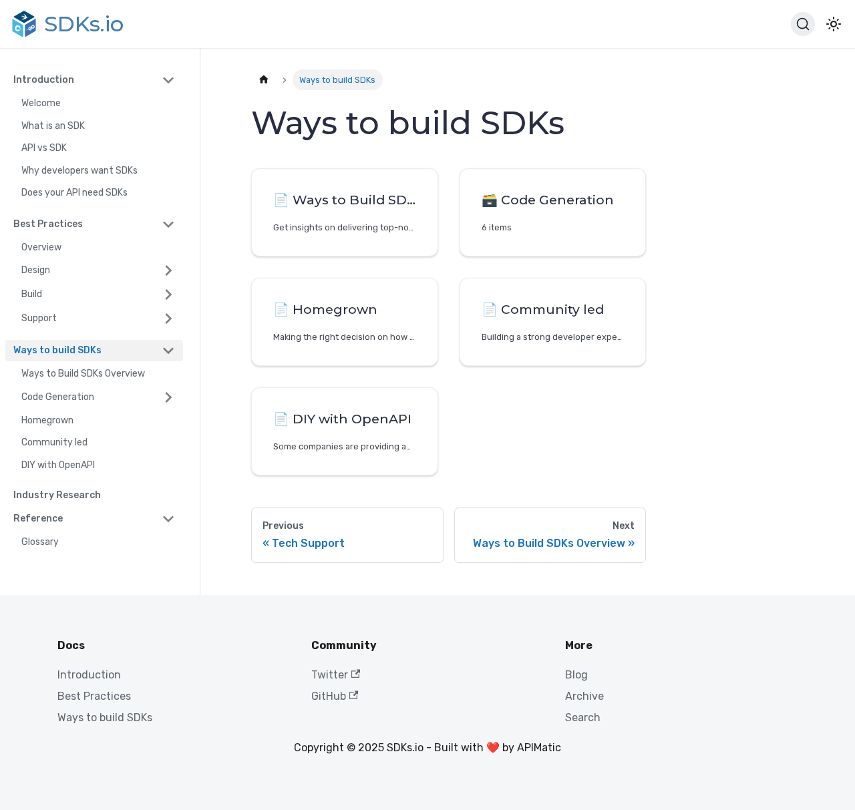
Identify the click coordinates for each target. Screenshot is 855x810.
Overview (41, 247)
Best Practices (48, 224)
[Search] (803, 24)
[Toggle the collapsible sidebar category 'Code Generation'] (168, 397)
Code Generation (57, 397)
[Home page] (264, 79)
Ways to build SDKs (57, 350)
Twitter (329, 674)
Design (35, 270)
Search (583, 717)
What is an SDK (53, 126)
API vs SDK (44, 148)
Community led (54, 442)
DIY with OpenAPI (58, 465)
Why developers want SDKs (79, 170)
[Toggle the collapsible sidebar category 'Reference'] (168, 519)
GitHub (328, 696)
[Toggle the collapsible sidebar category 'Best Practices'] (168, 224)
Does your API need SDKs (74, 192)
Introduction (43, 79)
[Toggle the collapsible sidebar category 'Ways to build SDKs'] (168, 350)
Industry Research (57, 495)
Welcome (41, 103)
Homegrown (47, 420)
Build (31, 294)
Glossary (40, 542)
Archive (584, 696)
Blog (576, 674)
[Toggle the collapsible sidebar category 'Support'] (168, 318)
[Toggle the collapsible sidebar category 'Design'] (168, 270)
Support (39, 318)
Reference (38, 518)
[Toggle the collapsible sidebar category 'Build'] (168, 294)
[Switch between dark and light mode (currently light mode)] (833, 24)
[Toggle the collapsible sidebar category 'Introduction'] (168, 80)
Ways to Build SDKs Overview (83, 373)
